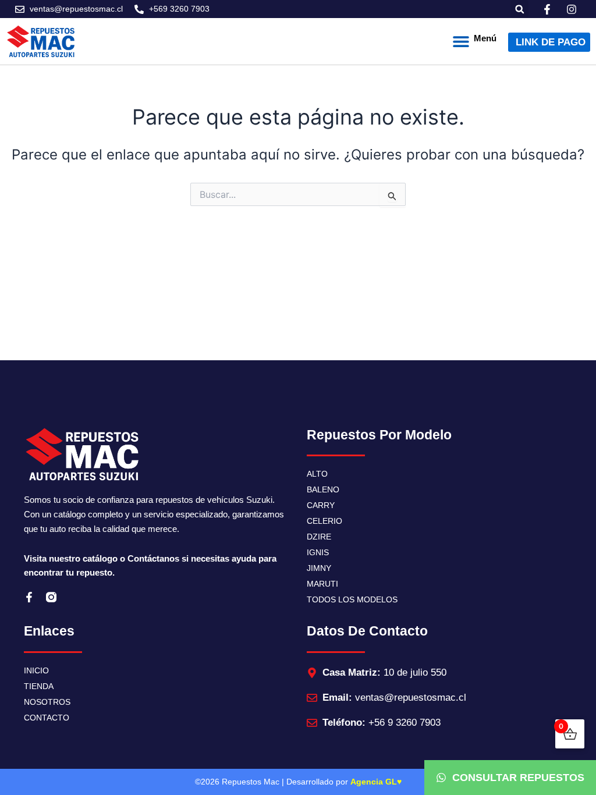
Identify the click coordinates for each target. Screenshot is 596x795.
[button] (519, 9)
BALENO (323, 489)
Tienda (39, 686)
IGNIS (318, 552)
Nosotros (47, 702)
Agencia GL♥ (376, 781)
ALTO (317, 473)
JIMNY (319, 568)
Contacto (46, 717)
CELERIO (324, 521)
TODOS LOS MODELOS (352, 599)
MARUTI (322, 583)
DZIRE (319, 536)
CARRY (321, 505)
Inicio (36, 670)
